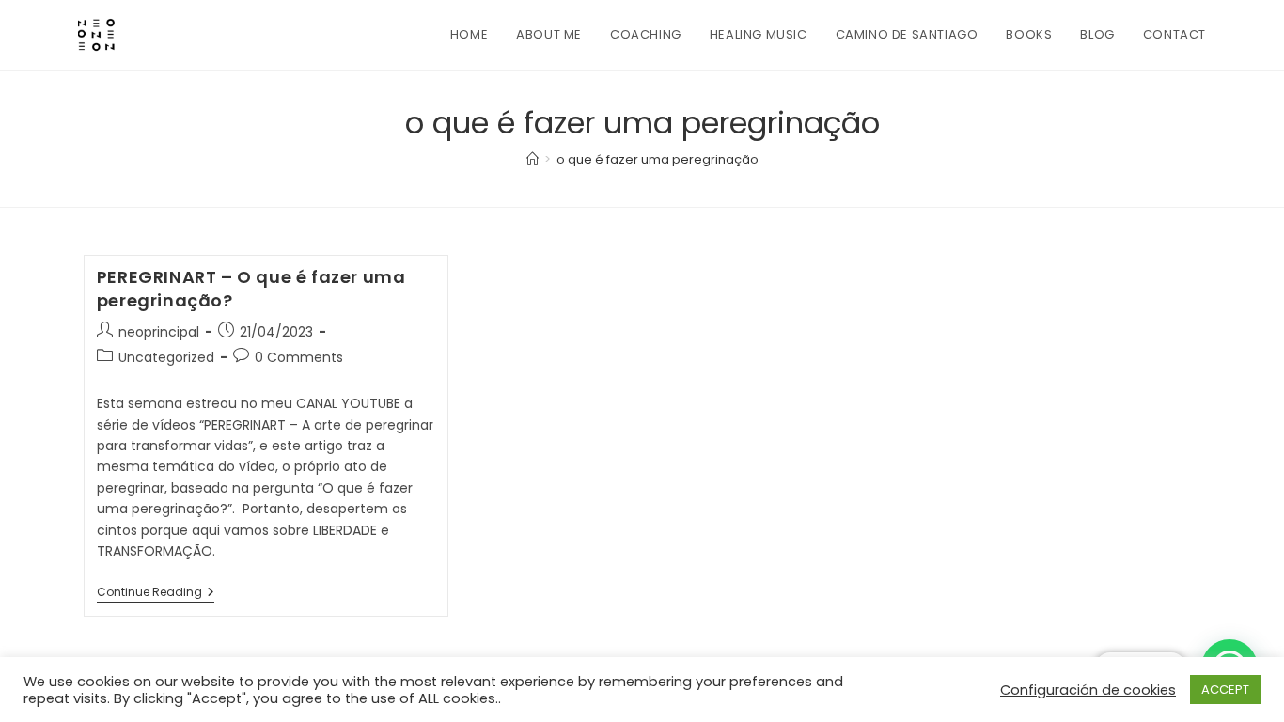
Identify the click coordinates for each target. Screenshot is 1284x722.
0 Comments (299, 357)
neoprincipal (158, 331)
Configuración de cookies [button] (1088, 690)
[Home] (532, 159)
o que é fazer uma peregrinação (657, 159)
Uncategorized (166, 357)
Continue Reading (155, 594)
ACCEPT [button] (1225, 689)
